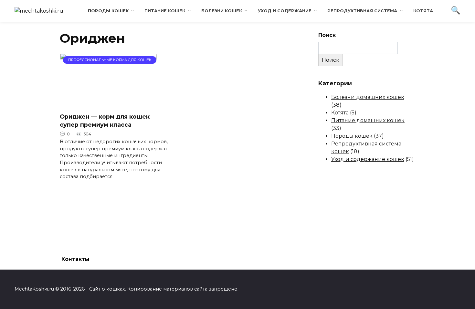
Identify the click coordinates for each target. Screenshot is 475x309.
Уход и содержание (284, 10)
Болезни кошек (221, 10)
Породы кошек (108, 10)
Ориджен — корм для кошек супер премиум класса (105, 120)
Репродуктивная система (362, 10)
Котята (423, 10)
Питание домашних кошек (368, 120)
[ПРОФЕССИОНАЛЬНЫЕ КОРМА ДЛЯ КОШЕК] (108, 104)
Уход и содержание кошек (367, 159)
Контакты (75, 259)
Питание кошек (164, 10)
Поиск (327, 35)
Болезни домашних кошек (367, 97)
